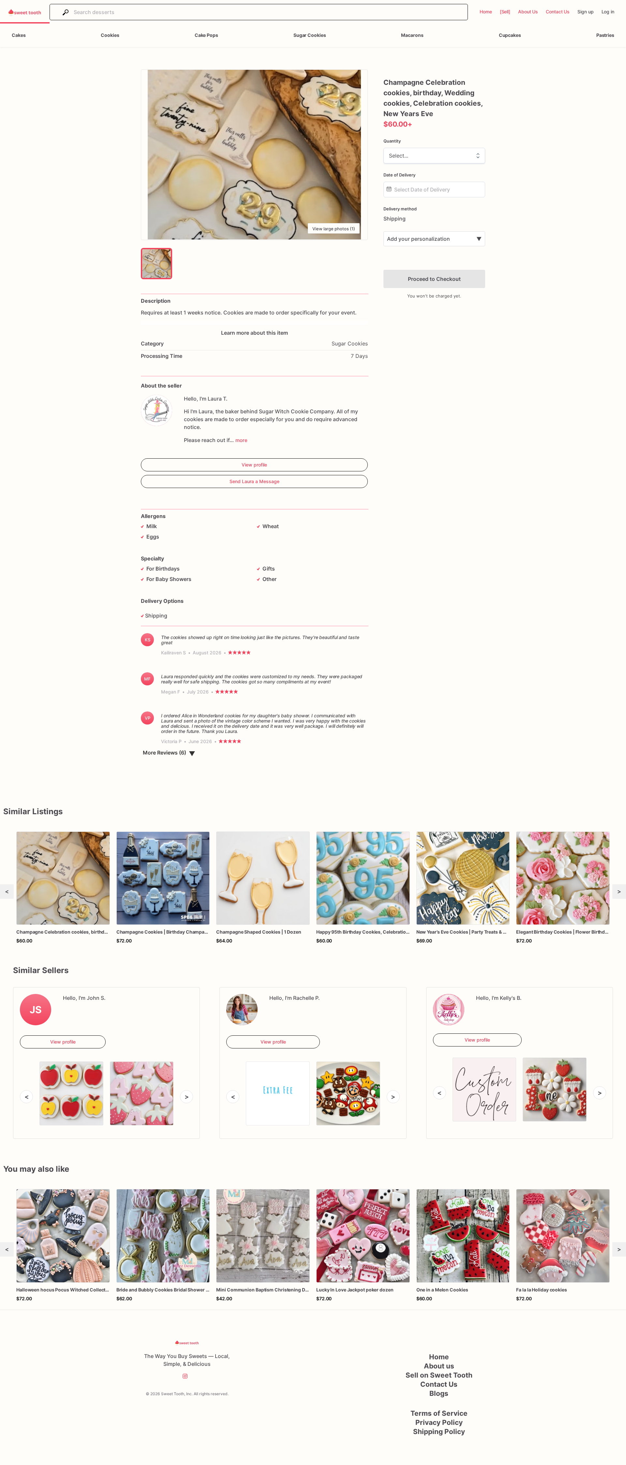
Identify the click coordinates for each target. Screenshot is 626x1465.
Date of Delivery (399, 174)
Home (439, 1357)
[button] (254, 155)
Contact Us (438, 1384)
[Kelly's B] (448, 1009)
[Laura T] (156, 410)
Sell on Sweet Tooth (439, 1375)
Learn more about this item (254, 332)
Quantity (392, 141)
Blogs (438, 1393)
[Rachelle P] (242, 1009)
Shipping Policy (439, 1431)
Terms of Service (439, 1413)
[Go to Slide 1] (156, 263)
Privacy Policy (439, 1422)
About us (439, 1366)
